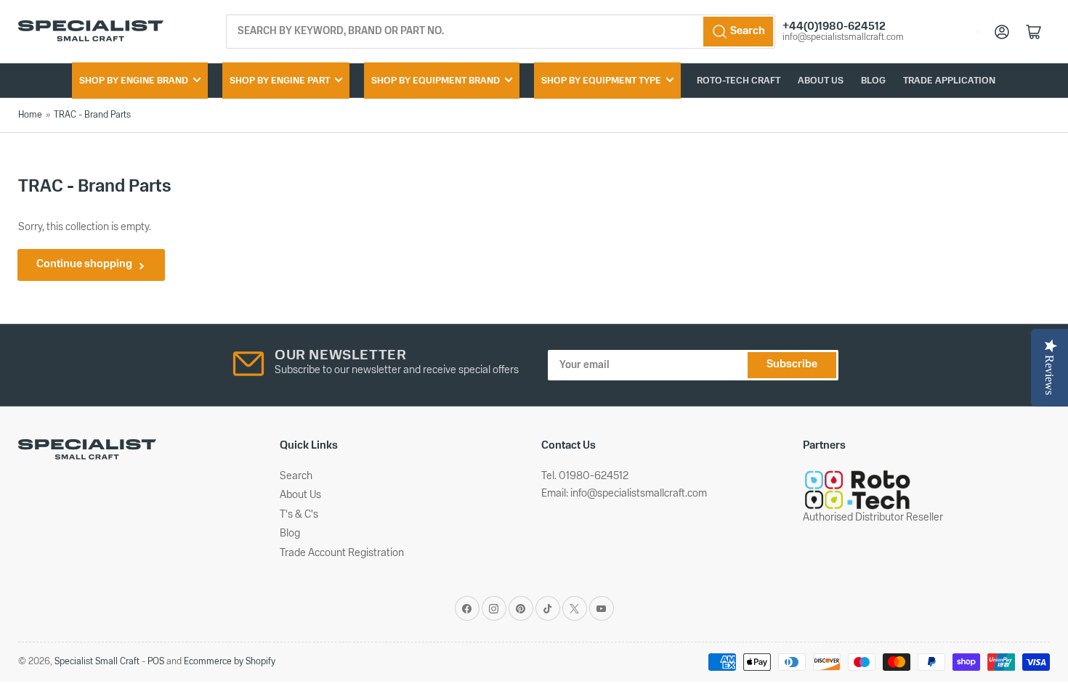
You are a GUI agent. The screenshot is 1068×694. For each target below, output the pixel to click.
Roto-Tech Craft (738, 81)
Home (30, 115)
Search (296, 476)
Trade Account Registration (342, 553)
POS (155, 661)
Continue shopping (84, 264)
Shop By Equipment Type (601, 81)
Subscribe (791, 364)
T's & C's (299, 515)
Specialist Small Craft (96, 661)
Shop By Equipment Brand (435, 81)
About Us (821, 81)
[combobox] (501, 32)
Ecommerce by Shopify (229, 661)
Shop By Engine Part (280, 81)
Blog (873, 81)
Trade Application (949, 81)
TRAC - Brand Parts (92, 115)
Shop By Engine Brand (133, 81)
